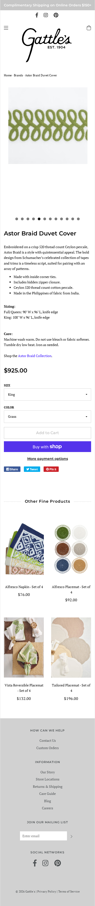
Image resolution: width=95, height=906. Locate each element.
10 (67, 219)
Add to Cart (47, 432)
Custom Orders (47, 747)
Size (7, 385)
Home (8, 75)
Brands (18, 75)
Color (9, 407)
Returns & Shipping (47, 786)
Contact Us (47, 740)
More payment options (47, 458)
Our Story (47, 772)
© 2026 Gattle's (26, 891)
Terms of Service (69, 891)
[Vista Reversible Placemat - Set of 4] (24, 647)
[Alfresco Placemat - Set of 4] (71, 549)
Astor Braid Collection (34, 355)
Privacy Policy (47, 891)
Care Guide (47, 793)
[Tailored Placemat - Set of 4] (71, 647)
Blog (47, 801)
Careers (47, 808)
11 (72, 219)
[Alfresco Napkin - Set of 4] (24, 549)
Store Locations (47, 779)
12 (78, 219)
